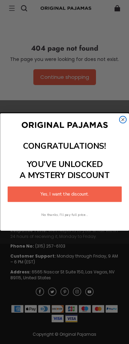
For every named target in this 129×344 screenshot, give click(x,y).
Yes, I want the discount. (64, 194)
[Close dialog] (122, 119)
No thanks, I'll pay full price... (64, 214)
